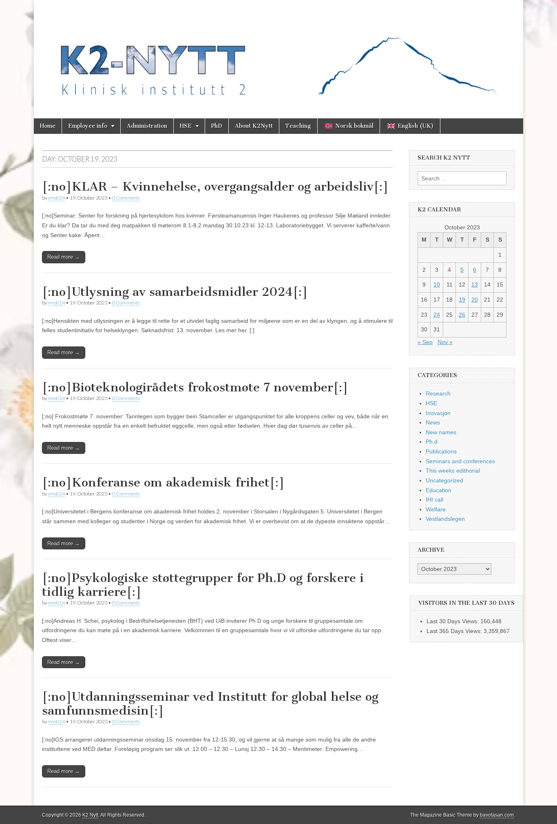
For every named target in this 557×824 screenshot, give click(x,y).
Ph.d (432, 441)
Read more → (63, 257)
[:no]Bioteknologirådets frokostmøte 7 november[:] (195, 387)
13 (474, 284)
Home (47, 125)
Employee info (87, 125)
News (433, 422)
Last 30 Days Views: (453, 621)
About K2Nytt (254, 125)
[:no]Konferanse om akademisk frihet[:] (163, 482)
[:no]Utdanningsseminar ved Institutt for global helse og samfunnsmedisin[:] (210, 703)
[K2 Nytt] (278, 53)
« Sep (425, 342)
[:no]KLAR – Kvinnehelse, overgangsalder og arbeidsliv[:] (215, 186)
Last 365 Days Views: (455, 631)
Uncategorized (444, 480)
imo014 (56, 198)
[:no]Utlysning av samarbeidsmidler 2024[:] (175, 291)
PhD (216, 125)
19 (462, 299)
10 (436, 284)
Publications (441, 451)
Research (438, 393)
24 (436, 314)
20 (474, 299)
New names (441, 432)
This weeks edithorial (453, 470)
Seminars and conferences (460, 461)
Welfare (436, 509)
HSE (186, 125)
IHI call (434, 499)
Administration (147, 125)
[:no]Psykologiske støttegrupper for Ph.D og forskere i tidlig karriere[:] (203, 585)
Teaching (298, 125)
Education (438, 490)
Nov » (445, 342)
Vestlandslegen (445, 518)
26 (462, 314)
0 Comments (126, 198)
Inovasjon (438, 413)
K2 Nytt (90, 815)
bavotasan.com (497, 815)
